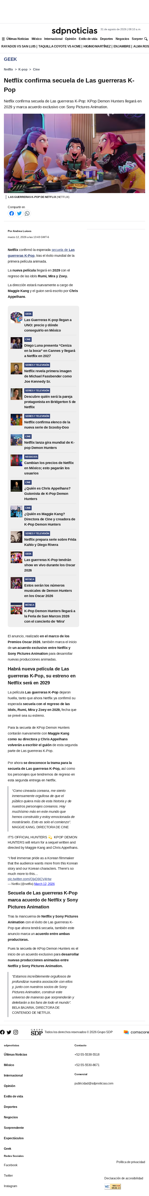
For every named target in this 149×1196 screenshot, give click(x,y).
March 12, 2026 (44, 884)
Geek (7, 1148)
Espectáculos (14, 1138)
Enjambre (122, 46)
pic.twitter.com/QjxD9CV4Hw (29, 879)
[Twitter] (19, 213)
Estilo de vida (88, 38)
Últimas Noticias (17, 38)
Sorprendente (14, 1127)
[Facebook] (12, 213)
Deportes (106, 38)
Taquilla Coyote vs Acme (59, 46)
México (37, 38)
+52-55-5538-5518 (87, 1054)
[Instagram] (15, 1032)
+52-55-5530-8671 (87, 1065)
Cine (36, 69)
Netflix (8, 69)
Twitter (8, 1175)
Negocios (122, 38)
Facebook (10, 1165)
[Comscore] (136, 1032)
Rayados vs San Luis (18, 46)
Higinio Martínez (97, 46)
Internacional (53, 38)
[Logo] (74, 31)
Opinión (70, 38)
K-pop (22, 69)
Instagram (10, 1186)
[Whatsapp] (27, 213)
